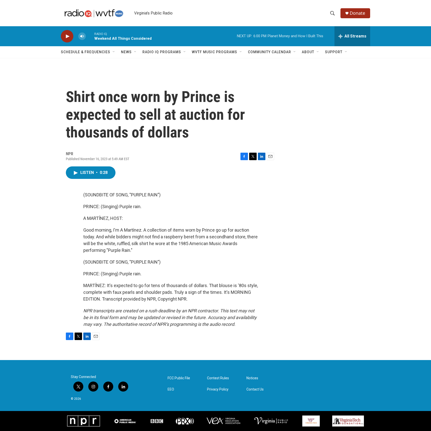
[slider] (90, 36)
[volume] (82, 36)
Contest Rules (218, 378)
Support (333, 52)
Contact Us (255, 389)
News (126, 52)
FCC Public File (179, 378)
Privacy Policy (217, 389)
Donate (357, 13)
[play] (67, 36)
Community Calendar (269, 52)
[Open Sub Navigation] (114, 52)
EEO (171, 389)
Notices (252, 378)
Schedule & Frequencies (85, 52)
